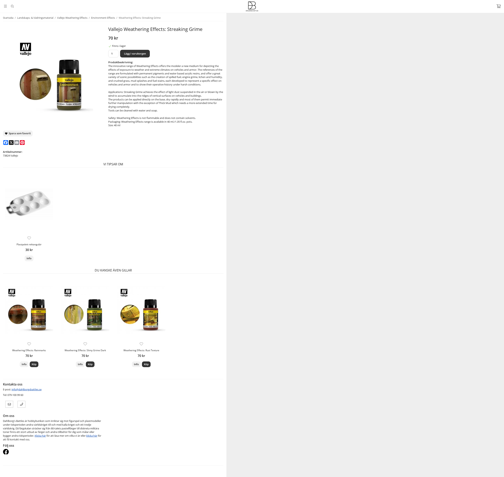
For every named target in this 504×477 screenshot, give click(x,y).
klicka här (91, 435)
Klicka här (40, 435)
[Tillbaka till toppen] (359, 471)
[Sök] (12, 6)
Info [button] (29, 258)
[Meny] (5, 6)
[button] (34, 364)
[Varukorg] (498, 6)
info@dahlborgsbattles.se (27, 389)
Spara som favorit (19, 133)
